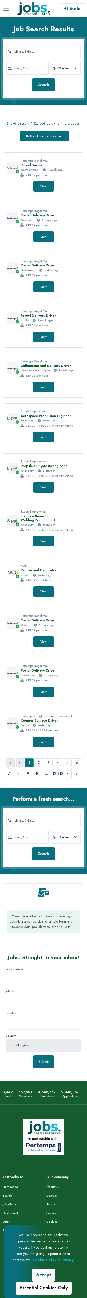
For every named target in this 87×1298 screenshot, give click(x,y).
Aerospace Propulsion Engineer (46, 415)
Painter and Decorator (39, 570)
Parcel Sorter (31, 165)
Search (43, 84)
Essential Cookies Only (43, 1288)
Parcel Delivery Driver (38, 315)
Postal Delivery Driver (38, 215)
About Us (52, 1187)
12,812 (58, 773)
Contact (51, 1195)
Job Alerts (9, 1204)
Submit (44, 1061)
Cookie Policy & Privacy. (53, 1259)
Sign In (74, 8)
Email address (14, 969)
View (43, 186)
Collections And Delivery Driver (46, 365)
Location (11, 1013)
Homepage (10, 1187)
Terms (50, 1204)
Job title (10, 991)
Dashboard (10, 1213)
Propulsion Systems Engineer (44, 466)
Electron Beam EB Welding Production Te (39, 518)
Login (6, 1221)
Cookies (51, 1221)
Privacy (51, 1213)
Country (11, 1036)
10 (37, 773)
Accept (43, 1275)
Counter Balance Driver (39, 720)
